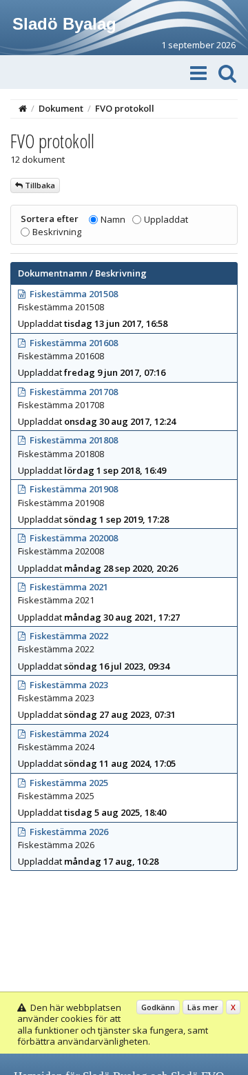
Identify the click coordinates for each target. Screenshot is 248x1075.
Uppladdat (166, 219)
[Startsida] (23, 108)
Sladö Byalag (64, 23)
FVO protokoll (124, 108)
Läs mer (202, 1007)
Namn (113, 219)
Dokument (61, 108)
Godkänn (158, 1007)
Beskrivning (56, 231)
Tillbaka (39, 185)
